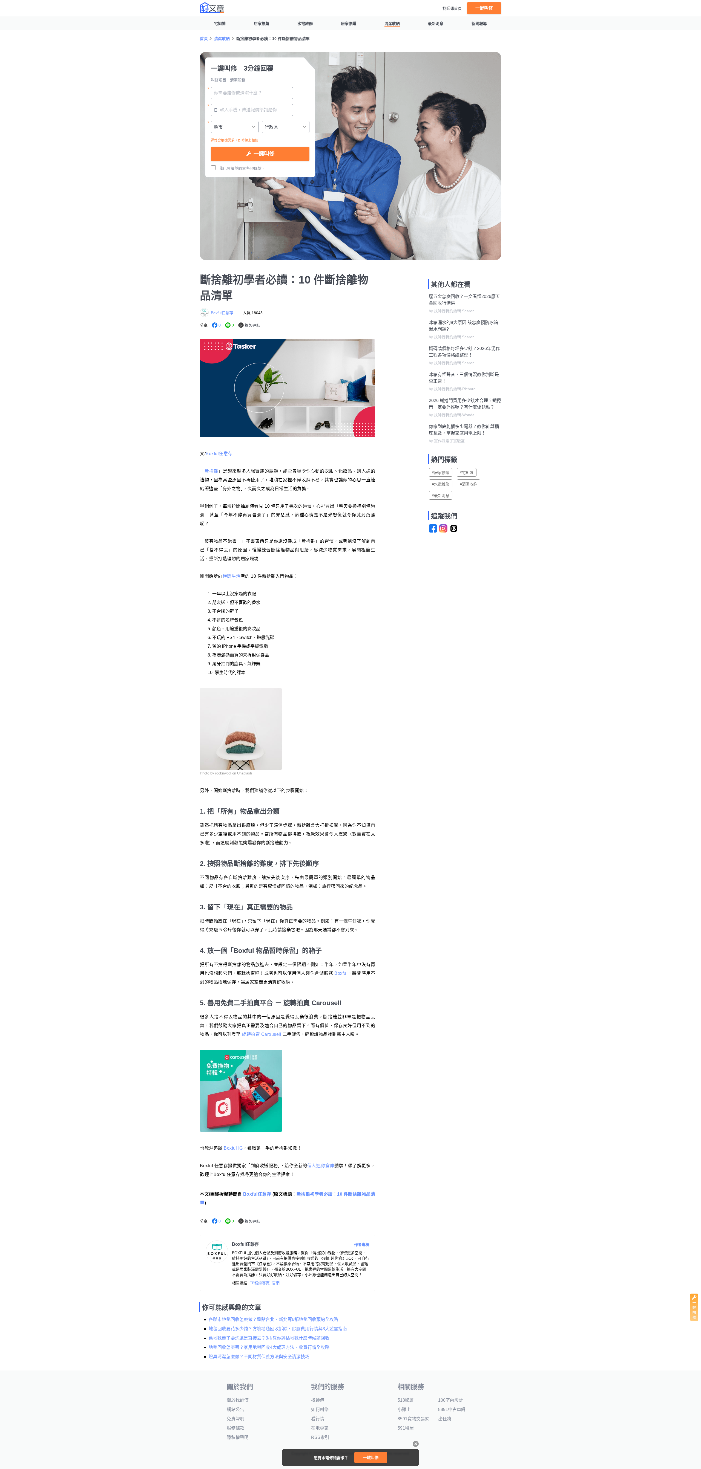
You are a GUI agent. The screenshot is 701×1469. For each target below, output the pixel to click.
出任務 (444, 1418)
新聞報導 (479, 23)
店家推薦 (261, 23)
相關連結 (239, 1283)
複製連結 (252, 325)
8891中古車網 (452, 1409)
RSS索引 (320, 1437)
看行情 (317, 1418)
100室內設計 (450, 1400)
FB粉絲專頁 (259, 1283)
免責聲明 (235, 1418)
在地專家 (320, 1428)
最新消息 (435, 23)
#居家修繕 (440, 472)
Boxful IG (233, 1148)
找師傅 (317, 1400)
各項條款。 (255, 168)
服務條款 (235, 1428)
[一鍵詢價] (694, 1319)
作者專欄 (361, 1244)
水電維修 (305, 23)
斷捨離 (212, 471)
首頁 (204, 38)
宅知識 (220, 23)
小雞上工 (406, 1409)
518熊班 (406, 1400)
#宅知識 (466, 472)
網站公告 (235, 1409)
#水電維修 (440, 484)
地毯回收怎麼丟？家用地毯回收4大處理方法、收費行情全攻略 (269, 1347)
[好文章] (212, 7)
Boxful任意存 (222, 313)
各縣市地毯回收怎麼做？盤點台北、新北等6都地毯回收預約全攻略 (273, 1319)
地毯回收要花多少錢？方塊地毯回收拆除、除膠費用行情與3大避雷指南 (278, 1328)
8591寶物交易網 (413, 1418)
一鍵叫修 (484, 8)
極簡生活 (232, 576)
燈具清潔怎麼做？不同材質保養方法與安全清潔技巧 (259, 1356)
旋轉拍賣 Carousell (261, 1034)
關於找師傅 (238, 1400)
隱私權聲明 (238, 1437)
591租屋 (406, 1428)
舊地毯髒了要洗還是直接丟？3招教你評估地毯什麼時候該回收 (269, 1338)
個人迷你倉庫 (320, 1165)
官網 (276, 1283)
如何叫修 (320, 1409)
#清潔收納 (468, 484)
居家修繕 (348, 23)
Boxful (340, 973)
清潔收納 (392, 23)
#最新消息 (440, 495)
